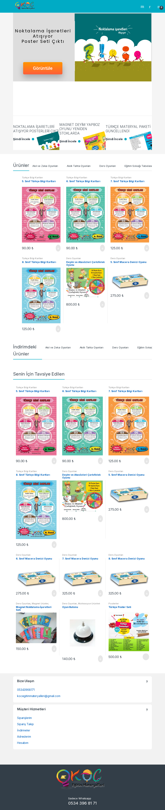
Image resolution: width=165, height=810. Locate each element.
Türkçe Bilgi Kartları (32, 177)
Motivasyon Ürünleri (89, 603)
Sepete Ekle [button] (57, 248)
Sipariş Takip (25, 724)
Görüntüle (43, 68)
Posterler (113, 603)
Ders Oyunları (107, 165)
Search (143, 6)
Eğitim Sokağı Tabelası (138, 165)
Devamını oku (145, 656)
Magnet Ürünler (40, 603)
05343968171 (25, 689)
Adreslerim (24, 736)
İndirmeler (23, 730)
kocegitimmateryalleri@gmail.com (38, 696)
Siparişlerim (24, 718)
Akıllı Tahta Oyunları (79, 165)
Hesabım (22, 742)
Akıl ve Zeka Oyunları (45, 165)
